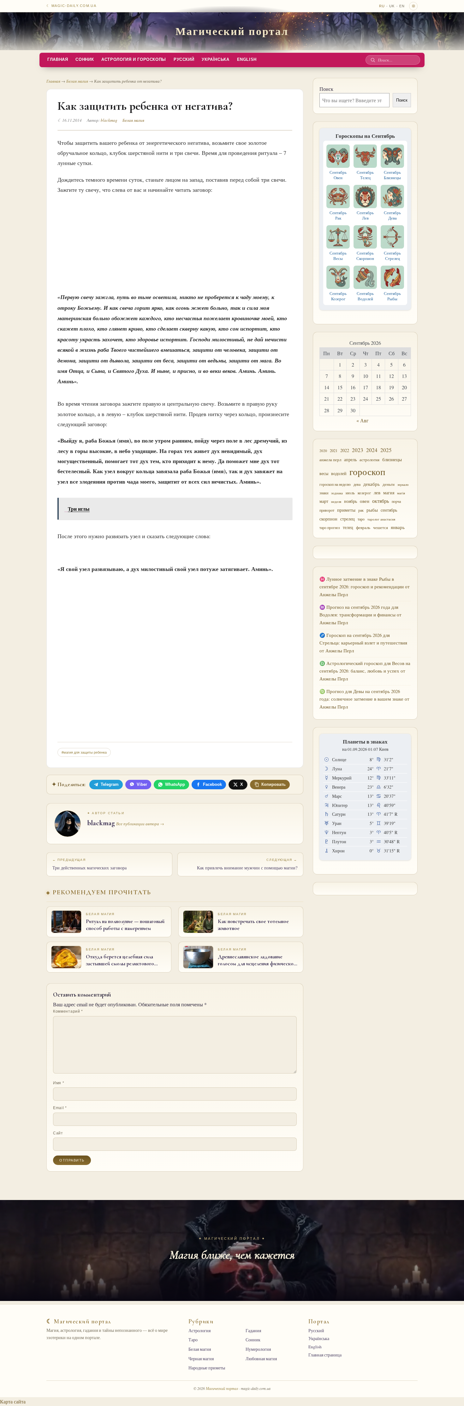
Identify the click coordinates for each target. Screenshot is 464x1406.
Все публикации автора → (140, 823)
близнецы (392, 459)
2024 (372, 450)
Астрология (199, 1330)
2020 (323, 450)
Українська (215, 59)
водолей (339, 473)
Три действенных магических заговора (89, 864)
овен (364, 501)
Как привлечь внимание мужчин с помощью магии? (247, 864)
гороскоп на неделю (335, 484)
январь (398, 527)
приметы (346, 510)
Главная (57, 59)
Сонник (84, 59)
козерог (364, 493)
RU (382, 6)
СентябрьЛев (365, 215)
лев (377, 492)
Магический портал (231, 31)
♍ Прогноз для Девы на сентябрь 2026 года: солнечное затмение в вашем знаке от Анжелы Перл (364, 699)
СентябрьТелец (365, 174)
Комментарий (68, 1011)
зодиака (337, 493)
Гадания (253, 1330)
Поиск (326, 88)
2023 (357, 450)
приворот (326, 510)
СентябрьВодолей (365, 296)
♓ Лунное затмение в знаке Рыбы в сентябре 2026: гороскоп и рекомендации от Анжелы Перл (364, 586)
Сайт (58, 1133)
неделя (336, 501)
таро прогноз (329, 527)
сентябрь (389, 510)
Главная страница (325, 1355)
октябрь (380, 501)
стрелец (347, 519)
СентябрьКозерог (338, 296)
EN (402, 6)
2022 (344, 450)
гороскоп (367, 471)
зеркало (403, 484)
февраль (363, 527)
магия (388, 493)
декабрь (371, 484)
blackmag (109, 120)
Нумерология (258, 1349)
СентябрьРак (338, 215)
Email (60, 1108)
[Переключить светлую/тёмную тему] (413, 6)
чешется (380, 527)
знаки (323, 492)
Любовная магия (261, 1359)
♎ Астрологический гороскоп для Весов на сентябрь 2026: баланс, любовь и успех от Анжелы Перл (364, 671)
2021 (333, 450)
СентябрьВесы (338, 255)
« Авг (362, 420)
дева (357, 484)
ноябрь (350, 501)
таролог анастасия (381, 519)
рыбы (372, 510)
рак (361, 510)
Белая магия (77, 81)
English (247, 59)
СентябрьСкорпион (365, 255)
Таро (193, 1340)
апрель (350, 459)
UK (392, 6)
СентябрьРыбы (392, 296)
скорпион (328, 519)
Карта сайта (13, 1401)
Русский (184, 59)
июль (350, 493)
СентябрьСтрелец (392, 255)
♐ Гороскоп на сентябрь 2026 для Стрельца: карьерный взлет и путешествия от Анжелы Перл (363, 643)
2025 (386, 450)
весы (323, 473)
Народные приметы (206, 1368)
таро (361, 519)
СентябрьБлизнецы (392, 174)
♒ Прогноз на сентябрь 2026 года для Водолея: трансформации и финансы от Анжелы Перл (360, 615)
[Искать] (373, 60)
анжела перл (330, 459)
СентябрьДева (392, 215)
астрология (369, 459)
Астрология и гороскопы (133, 59)
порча (396, 501)
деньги (389, 484)
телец (348, 527)
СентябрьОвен (338, 174)
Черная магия (201, 1359)
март (323, 501)
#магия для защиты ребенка (84, 752)
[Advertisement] (174, 241)
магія (401, 493)
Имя (58, 1083)
